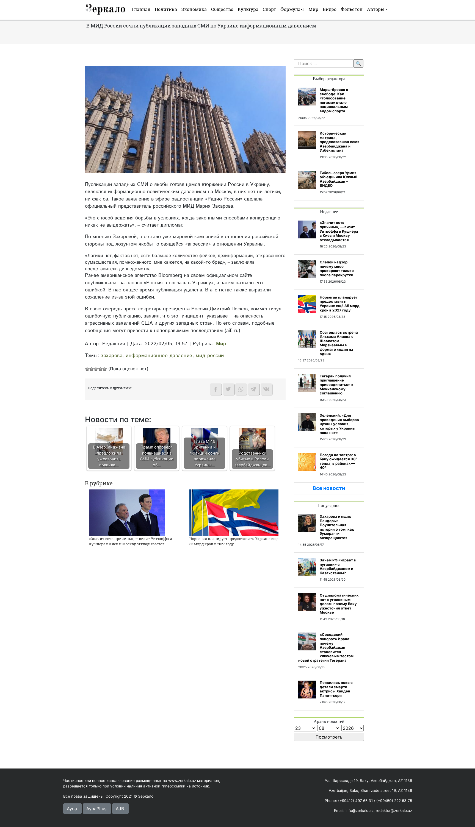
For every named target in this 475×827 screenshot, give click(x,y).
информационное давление (159, 355)
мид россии (210, 355)
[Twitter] (228, 389)
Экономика (194, 9)
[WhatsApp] (241, 389)
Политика (166, 9)
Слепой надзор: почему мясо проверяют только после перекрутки (337, 268)
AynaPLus (96, 808)
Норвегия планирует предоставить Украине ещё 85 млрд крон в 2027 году (340, 303)
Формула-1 (292, 9)
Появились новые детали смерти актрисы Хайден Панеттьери (336, 689)
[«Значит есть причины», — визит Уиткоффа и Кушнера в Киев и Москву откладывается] (127, 512)
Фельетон (352, 9)
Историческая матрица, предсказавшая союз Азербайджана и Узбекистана (339, 141)
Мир (313, 9)
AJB (120, 808)
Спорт (269, 9)
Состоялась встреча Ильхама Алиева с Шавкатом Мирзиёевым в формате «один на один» (339, 343)
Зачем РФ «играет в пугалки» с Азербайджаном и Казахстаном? (338, 566)
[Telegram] (253, 389)
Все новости (329, 488)
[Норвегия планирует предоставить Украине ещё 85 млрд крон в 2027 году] (233, 512)
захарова (111, 355)
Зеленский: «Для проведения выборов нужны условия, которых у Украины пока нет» (339, 424)
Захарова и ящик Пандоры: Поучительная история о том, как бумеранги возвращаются (337, 527)
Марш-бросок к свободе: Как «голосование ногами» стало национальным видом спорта (334, 100)
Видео (329, 9)
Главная (141, 9)
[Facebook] (216, 389)
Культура (248, 9)
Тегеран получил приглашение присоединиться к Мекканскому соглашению (337, 384)
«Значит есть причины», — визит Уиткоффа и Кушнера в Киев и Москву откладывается (130, 541)
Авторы (376, 9)
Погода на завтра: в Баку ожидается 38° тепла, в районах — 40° (338, 461)
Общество (222, 9)
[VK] (266, 389)
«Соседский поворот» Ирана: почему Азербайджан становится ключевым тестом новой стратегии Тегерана (326, 647)
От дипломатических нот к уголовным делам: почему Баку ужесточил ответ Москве (339, 603)
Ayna (72, 808)
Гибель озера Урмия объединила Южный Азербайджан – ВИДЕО (338, 179)
